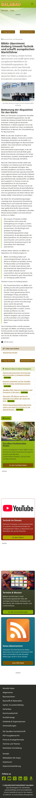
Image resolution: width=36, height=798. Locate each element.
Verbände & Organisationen (14, 721)
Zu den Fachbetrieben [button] (18, 465)
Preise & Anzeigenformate (13, 739)
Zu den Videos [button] (18, 537)
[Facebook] (4, 778)
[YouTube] (9, 778)
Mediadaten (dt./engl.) (12, 758)
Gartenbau (7, 709)
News (12, 10)
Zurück (7, 418)
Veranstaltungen (9, 725)
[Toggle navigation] (32, 4)
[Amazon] (31, 778)
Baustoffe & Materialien (12, 701)
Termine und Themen (11, 744)
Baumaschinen (9, 696)
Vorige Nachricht (8, 32)
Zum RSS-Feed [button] (18, 663)
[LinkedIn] (20, 778)
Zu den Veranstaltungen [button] (18, 612)
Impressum (7, 762)
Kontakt (6, 753)
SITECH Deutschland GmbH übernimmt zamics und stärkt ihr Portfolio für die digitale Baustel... (17, 407)
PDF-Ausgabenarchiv (11, 735)
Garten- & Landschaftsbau (13, 705)
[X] (14, 778)
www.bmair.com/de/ (10, 352)
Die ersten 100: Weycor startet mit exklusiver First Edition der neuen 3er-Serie (16, 398)
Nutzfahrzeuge (9, 717)
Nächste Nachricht (27, 32)
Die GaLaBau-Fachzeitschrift (14, 731)
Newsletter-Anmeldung (12, 748)
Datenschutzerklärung (12, 766)
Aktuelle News (8, 688)
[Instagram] (25, 778)
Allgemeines (8, 692)
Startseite (4, 10)
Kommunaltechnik (10, 713)
